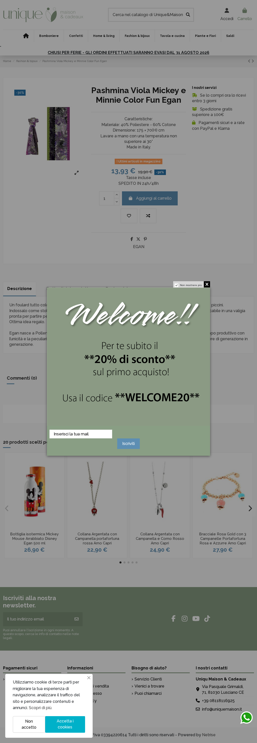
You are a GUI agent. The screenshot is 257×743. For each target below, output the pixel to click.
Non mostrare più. (191, 285)
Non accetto (29, 724)
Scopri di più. (40, 707)
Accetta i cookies (65, 724)
